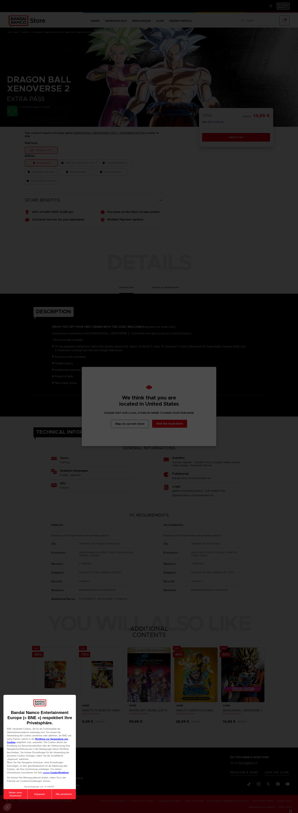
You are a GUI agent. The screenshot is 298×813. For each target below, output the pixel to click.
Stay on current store (130, 424)
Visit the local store (169, 423)
